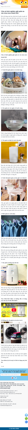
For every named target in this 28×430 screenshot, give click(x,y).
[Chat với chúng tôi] (26, 422)
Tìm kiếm (25, 6)
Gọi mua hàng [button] (14, 428)
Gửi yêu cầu (24, 374)
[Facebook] (15, 378)
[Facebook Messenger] (26, 415)
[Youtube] (12, 378)
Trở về (2, 366)
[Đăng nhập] (26, 2)
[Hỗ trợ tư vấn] (26, 418)
